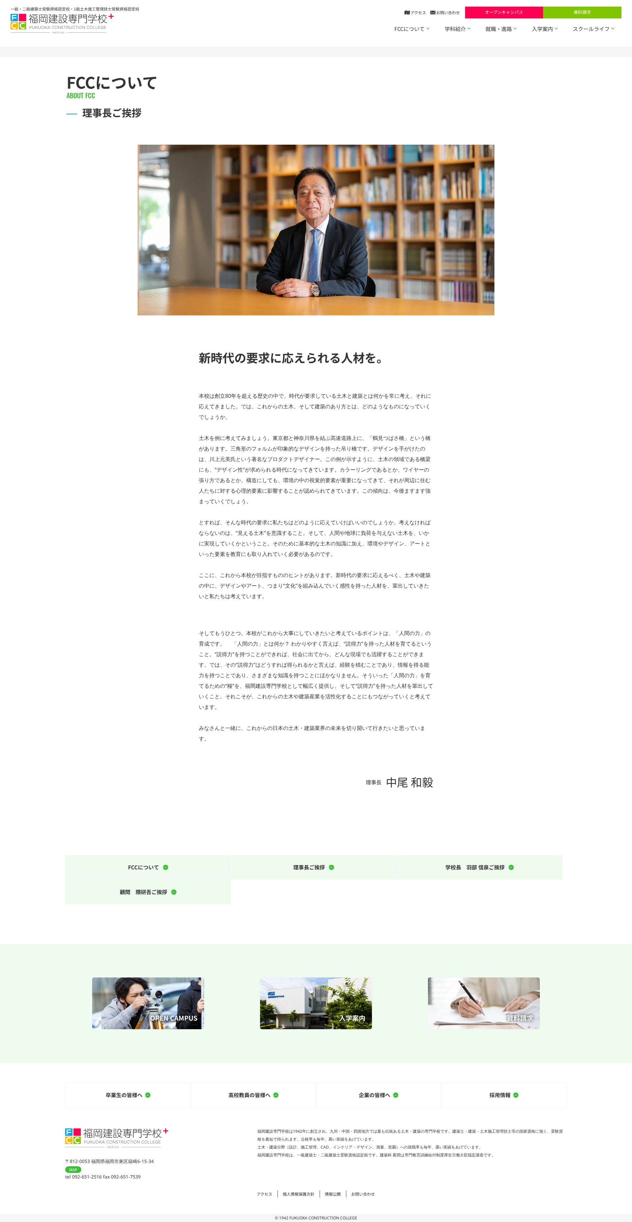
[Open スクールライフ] (613, 29)
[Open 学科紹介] (469, 29)
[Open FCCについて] (428, 29)
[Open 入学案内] (556, 29)
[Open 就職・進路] (515, 29)
